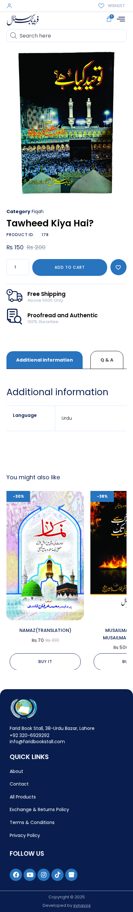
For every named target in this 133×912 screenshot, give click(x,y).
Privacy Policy (25, 835)
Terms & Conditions (32, 822)
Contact (19, 784)
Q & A (106, 360)
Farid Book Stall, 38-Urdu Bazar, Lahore (52, 728)
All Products (23, 797)
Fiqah (38, 211)
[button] (121, 19)
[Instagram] (43, 875)
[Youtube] (30, 875)
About (16, 771)
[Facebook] (16, 875)
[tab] (44, 360)
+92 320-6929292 (29, 735)
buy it (45, 661)
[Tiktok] (57, 875)
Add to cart (70, 267)
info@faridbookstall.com (37, 741)
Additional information (44, 360)
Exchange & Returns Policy (39, 809)
